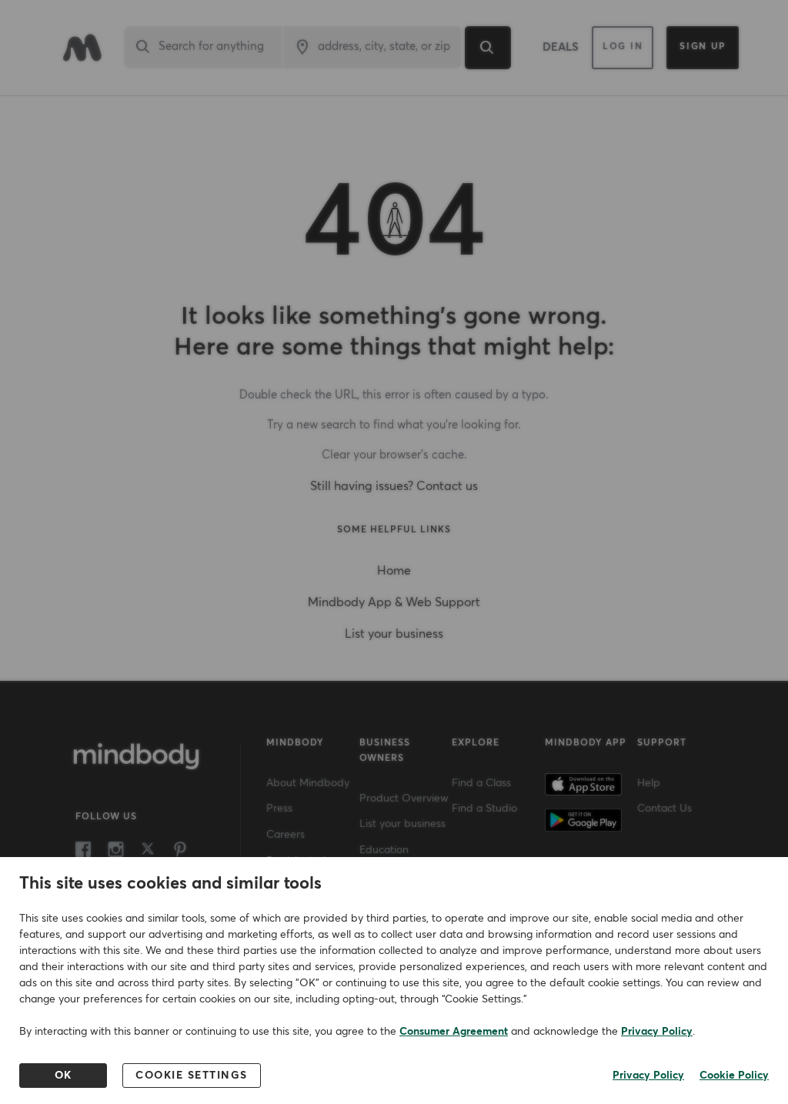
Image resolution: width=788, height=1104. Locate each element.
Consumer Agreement (453, 1031)
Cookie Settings (191, 1075)
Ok (63, 1075)
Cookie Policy (734, 1075)
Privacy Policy (657, 1031)
